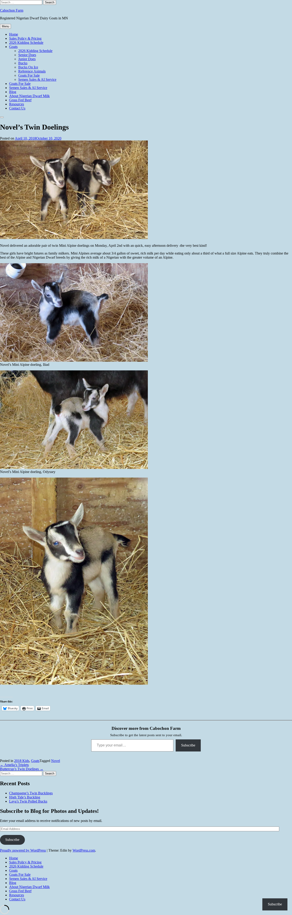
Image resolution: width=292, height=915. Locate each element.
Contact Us (17, 108)
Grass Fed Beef (20, 100)
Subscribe (188, 745)
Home (13, 34)
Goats (13, 47)
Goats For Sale (29, 75)
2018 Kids (21, 761)
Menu (5, 26)
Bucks (22, 63)
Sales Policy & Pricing (25, 38)
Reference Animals (32, 71)
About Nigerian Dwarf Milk (29, 96)
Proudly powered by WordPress (23, 850)
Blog (12, 92)
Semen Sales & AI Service (37, 79)
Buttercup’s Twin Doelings (21, 769)
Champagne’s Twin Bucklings (31, 793)
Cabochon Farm (11, 10)
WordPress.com (84, 850)
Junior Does (27, 59)
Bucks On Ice (28, 67)
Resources (16, 104)
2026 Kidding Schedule (26, 42)
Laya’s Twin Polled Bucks (28, 801)
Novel (55, 761)
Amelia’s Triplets (14, 765)
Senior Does (27, 55)
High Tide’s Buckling (24, 797)
